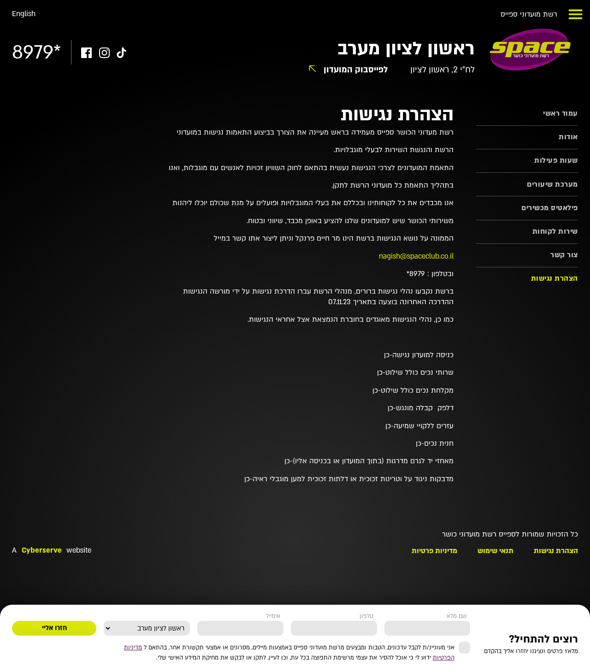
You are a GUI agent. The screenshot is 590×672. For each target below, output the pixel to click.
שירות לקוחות (555, 231)
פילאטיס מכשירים (549, 208)
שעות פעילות (556, 160)
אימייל (273, 616)
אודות (568, 137)
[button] (575, 14)
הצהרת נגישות (554, 278)
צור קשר (564, 255)
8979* (36, 52)
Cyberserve (42, 550)
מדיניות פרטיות (434, 551)
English (23, 14)
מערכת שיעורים (552, 184)
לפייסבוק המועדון (356, 70)
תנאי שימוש (495, 551)
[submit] (54, 628)
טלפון (366, 616)
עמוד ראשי (560, 113)
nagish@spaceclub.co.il (416, 256)
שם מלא (457, 616)
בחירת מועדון (170, 616)
